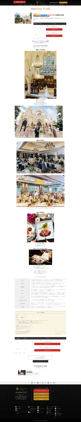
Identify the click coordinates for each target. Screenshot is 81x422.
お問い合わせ (41, 399)
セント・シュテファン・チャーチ (22, 412)
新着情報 (49, 412)
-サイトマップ (59, 415)
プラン (38, 4)
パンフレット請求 (41, 396)
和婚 (17, 413)
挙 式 (25, 4)
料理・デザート (32, 412)
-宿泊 (57, 410)
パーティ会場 (30, 4)
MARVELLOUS (32, 409)
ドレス (50, 4)
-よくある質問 (59, 408)
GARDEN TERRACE (33, 408)
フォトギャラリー (55, 4)
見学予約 (49, 410)
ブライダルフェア (20, 4)
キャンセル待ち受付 (40, 357)
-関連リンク (58, 412)
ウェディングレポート (44, 4)
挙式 (17, 410)
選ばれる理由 (61, 4)
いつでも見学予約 (63, 2)
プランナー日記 (50, 413)
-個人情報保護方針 (59, 413)
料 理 (34, 4)
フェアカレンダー (40, 361)
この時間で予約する (54, 29)
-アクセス (58, 406)
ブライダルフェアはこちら (41, 390)
